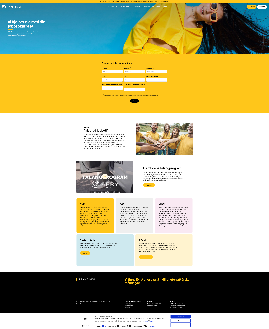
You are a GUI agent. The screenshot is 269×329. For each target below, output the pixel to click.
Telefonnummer (151, 68)
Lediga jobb (114, 6)
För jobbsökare (135, 6)
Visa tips (85, 253)
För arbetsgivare (124, 6)
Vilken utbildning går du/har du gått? (112, 85)
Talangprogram (146, 6)
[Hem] (12, 6)
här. (168, 1)
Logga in (253, 6)
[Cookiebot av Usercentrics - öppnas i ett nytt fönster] (86, 326)
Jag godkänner (180, 316)
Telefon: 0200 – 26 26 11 (176, 303)
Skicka (134, 100)
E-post (104, 77)
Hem (107, 6)
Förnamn (105, 68)
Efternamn (127, 68)
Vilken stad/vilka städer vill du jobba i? (134, 85)
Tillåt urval (180, 320)
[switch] (117, 326)
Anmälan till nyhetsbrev (176, 307)
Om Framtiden (156, 6)
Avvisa (180, 324)
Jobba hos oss (128, 307)
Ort (125, 77)
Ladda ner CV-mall (146, 257)
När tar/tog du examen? (153, 77)
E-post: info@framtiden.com (177, 305)
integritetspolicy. (149, 321)
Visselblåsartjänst (152, 305)
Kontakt (165, 6)
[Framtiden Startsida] (85, 280)
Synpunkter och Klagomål (154, 303)
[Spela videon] (105, 177)
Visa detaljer (152, 326)
